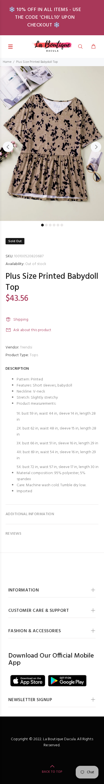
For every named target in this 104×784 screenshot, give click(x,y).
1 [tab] (42, 225)
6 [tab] (61, 225)
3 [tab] (50, 225)
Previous (8, 147)
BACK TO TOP (52, 772)
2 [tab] (46, 225)
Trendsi (26, 347)
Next (96, 147)
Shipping (20, 320)
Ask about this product (32, 330)
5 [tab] (58, 225)
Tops (34, 355)
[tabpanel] (52, 143)
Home (7, 62)
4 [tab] (54, 225)
